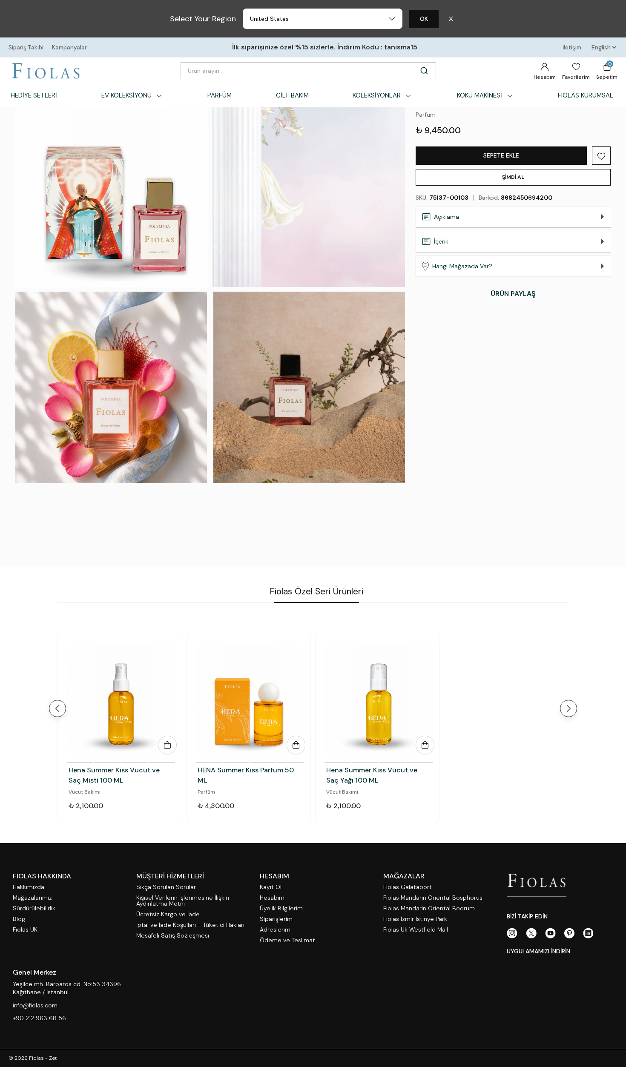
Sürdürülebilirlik (34, 908)
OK (424, 19)
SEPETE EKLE (501, 156)
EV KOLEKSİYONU (126, 95)
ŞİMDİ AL (513, 177)
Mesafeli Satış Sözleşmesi (172, 935)
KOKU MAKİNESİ (479, 95)
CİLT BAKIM (292, 95)
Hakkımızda (28, 887)
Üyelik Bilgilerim (281, 908)
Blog (19, 919)
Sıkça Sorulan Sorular (166, 887)
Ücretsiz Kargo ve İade (168, 914)
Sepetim (606, 70)
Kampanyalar (69, 47)
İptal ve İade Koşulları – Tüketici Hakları (190, 925)
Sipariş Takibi (26, 47)
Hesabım (545, 77)
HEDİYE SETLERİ (34, 95)
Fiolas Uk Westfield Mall (415, 929)
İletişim (572, 47)
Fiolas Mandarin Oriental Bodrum (429, 908)
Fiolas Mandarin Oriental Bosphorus (432, 898)
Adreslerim (275, 929)
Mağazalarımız (32, 898)
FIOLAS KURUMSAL (585, 95)
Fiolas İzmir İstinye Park (415, 919)
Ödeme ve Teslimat (287, 940)
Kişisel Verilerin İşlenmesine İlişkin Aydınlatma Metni (182, 901)
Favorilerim (576, 77)
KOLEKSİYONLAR (377, 95)
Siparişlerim (276, 919)
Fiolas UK (25, 929)
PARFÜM (219, 95)
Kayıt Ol (270, 887)
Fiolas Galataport (407, 887)
